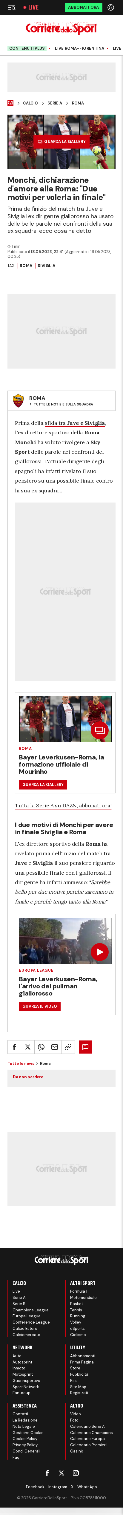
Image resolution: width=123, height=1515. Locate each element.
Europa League (36, 970)
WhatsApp (87, 1486)
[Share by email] (54, 1047)
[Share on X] (27, 1047)
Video (75, 1413)
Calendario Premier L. (90, 1444)
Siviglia (47, 265)
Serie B (19, 1303)
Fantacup (21, 1392)
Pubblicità (79, 1374)
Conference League (31, 1322)
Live (33, 7)
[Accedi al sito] (111, 7)
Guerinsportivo (26, 1380)
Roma (78, 103)
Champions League (31, 1310)
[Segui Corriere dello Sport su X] (61, 1473)
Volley (75, 1322)
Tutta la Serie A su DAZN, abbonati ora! (63, 805)
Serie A (54, 103)
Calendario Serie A (87, 1426)
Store (75, 1368)
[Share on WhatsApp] (41, 1047)
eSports (77, 1328)
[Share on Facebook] (14, 1047)
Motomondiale (83, 1297)
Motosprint (23, 1374)
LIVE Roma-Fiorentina (79, 48)
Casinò (76, 1451)
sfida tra (75, 422)
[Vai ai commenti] (85, 1047)
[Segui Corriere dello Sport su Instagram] (75, 1473)
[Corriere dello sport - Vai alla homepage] (61, 28)
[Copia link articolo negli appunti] (68, 1047)
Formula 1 (78, 1291)
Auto (17, 1355)
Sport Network (26, 1386)
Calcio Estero (25, 1328)
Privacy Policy (25, 1444)
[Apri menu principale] (11, 7)
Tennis (76, 1310)
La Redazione (25, 1420)
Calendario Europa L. (89, 1438)
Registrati (79, 1392)
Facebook (35, 1486)
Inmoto (19, 1368)
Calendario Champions (91, 1432)
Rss (73, 1380)
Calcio (30, 103)
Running (77, 1316)
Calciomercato (26, 1334)
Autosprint (22, 1362)
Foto (74, 1420)
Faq (16, 1457)
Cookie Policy (25, 1438)
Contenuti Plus (27, 48)
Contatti (20, 1413)
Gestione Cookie (28, 1432)
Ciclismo (78, 1334)
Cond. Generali (26, 1451)
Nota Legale (24, 1426)
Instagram (57, 1486)
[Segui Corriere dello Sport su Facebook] (47, 1473)
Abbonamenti (82, 1355)
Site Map (78, 1386)
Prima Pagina (82, 1362)
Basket (76, 1303)
